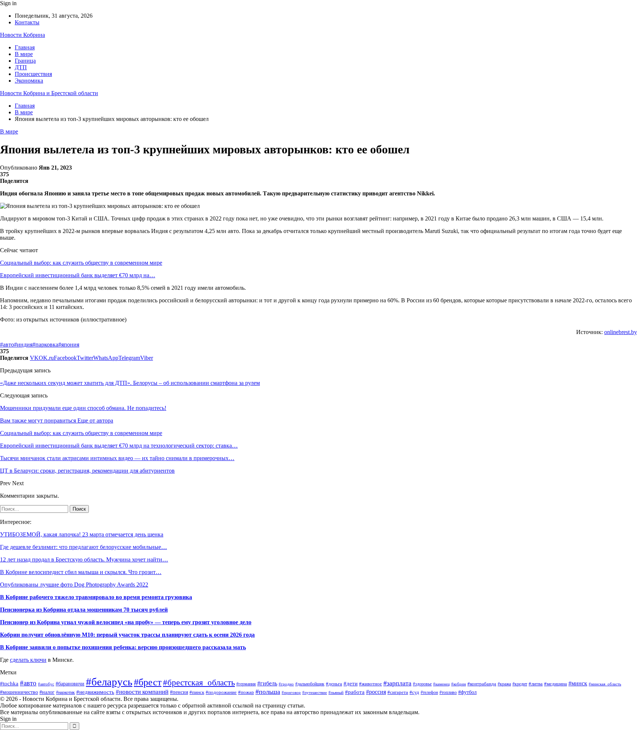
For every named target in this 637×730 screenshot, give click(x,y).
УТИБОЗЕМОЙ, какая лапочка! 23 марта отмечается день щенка (81, 534)
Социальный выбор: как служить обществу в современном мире (81, 263)
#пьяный (336, 692)
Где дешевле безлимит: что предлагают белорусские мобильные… (83, 547)
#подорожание (221, 692)
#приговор (291, 692)
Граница (25, 61)
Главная (25, 47)
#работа (355, 692)
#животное (370, 683)
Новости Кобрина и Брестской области (49, 93)
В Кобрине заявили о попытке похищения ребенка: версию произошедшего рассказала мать (123, 647)
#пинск (196, 692)
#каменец (441, 684)
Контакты (27, 22)
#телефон (429, 692)
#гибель (267, 683)
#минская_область (605, 684)
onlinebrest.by (620, 332)
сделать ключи (28, 660)
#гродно (286, 684)
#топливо (448, 692)
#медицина (555, 683)
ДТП (21, 67)
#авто (7, 344)
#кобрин (458, 684)
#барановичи (70, 683)
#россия (376, 692)
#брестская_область (199, 682)
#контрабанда (481, 683)
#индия (23, 344)
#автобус (46, 684)
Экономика (29, 80)
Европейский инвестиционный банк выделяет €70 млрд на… (77, 275)
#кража (504, 683)
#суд (414, 692)
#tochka (9, 683)
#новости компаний (142, 691)
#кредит (519, 684)
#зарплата (397, 683)
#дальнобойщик (309, 683)
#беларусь (109, 682)
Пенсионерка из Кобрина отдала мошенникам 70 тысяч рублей (84, 609)
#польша (267, 691)
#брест (147, 682)
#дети (351, 683)
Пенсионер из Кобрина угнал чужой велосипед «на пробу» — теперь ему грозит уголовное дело (125, 622)
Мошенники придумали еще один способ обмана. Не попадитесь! (83, 408)
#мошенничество (19, 692)
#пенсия (179, 692)
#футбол (467, 692)
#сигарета (397, 692)
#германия (246, 683)
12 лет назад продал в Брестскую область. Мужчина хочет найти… (84, 559)
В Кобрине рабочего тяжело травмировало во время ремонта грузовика (96, 597)
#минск (577, 683)
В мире (24, 54)
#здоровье (422, 684)
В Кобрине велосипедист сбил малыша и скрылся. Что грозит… (80, 572)
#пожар (246, 692)
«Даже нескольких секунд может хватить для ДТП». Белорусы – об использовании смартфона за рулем (130, 383)
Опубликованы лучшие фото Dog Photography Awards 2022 (74, 584)
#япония (68, 344)
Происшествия (33, 74)
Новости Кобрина (22, 35)
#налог (47, 692)
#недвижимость (95, 692)
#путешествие (314, 692)
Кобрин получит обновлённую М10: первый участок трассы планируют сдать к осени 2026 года (127, 635)
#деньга (334, 683)
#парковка (45, 344)
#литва (536, 683)
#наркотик (65, 692)
